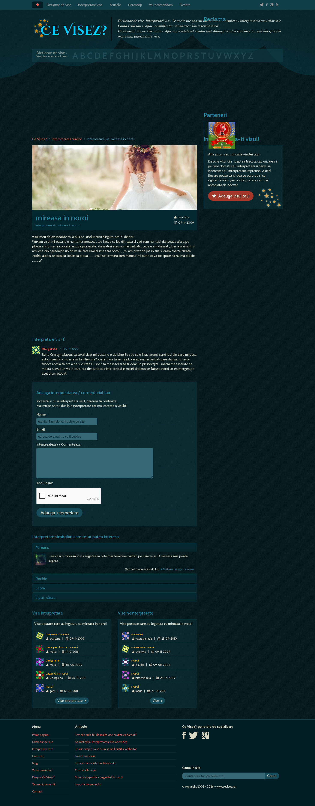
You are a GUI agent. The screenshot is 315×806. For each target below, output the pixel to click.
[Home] (37, 5)
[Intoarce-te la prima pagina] (70, 28)
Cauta (271, 775)
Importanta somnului (88, 784)
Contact (37, 791)
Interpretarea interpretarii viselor (95, 763)
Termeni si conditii (44, 784)
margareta (49, 349)
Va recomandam (161, 5)
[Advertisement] (157, 98)
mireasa (137, 634)
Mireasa (42, 547)
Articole (115, 5)
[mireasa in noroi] (114, 177)
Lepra (40, 588)
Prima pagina (40, 735)
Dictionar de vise (58, 5)
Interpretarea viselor (67, 139)
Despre (185, 5)
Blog (35, 763)
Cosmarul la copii (85, 770)
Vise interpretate (70, 701)
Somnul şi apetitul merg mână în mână (99, 777)
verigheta (52, 660)
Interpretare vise (90, 5)
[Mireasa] (42, 560)
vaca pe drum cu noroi (62, 647)
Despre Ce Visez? (43, 777)
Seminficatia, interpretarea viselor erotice (101, 742)
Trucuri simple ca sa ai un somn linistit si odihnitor (106, 749)
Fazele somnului (85, 756)
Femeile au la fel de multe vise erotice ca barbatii (105, 735)
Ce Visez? (39, 139)
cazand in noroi (57, 673)
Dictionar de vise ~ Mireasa (178, 569)
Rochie (41, 578)
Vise (157, 701)
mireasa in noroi (57, 634)
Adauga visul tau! (232, 196)
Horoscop (135, 5)
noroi (49, 686)
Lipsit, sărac (45, 597)
